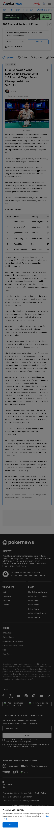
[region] (27, 818)
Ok (10, 825)
